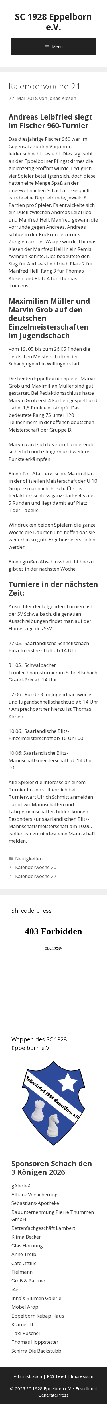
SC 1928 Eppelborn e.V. (53, 22)
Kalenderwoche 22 (35, 876)
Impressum (82, 1376)
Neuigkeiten (29, 858)
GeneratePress (53, 1395)
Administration (28, 1376)
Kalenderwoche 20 (35, 867)
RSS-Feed (56, 1376)
